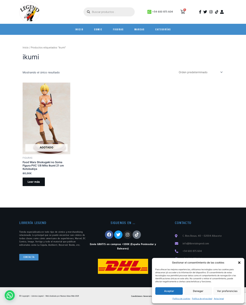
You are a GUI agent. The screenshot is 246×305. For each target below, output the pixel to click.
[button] (239, 262)
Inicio (26, 47)
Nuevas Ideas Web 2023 (69, 296)
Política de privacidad (202, 298)
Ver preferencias (227, 291)
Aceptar (169, 291)
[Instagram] (127, 234)
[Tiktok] (137, 234)
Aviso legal (219, 298)
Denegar (198, 291)
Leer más (34, 181)
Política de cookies (181, 298)
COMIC (98, 29)
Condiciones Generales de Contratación (150, 296)
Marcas (139, 29)
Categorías (163, 29)
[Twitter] (118, 234)
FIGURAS (118, 29)
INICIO (79, 29)
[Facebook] (109, 234)
